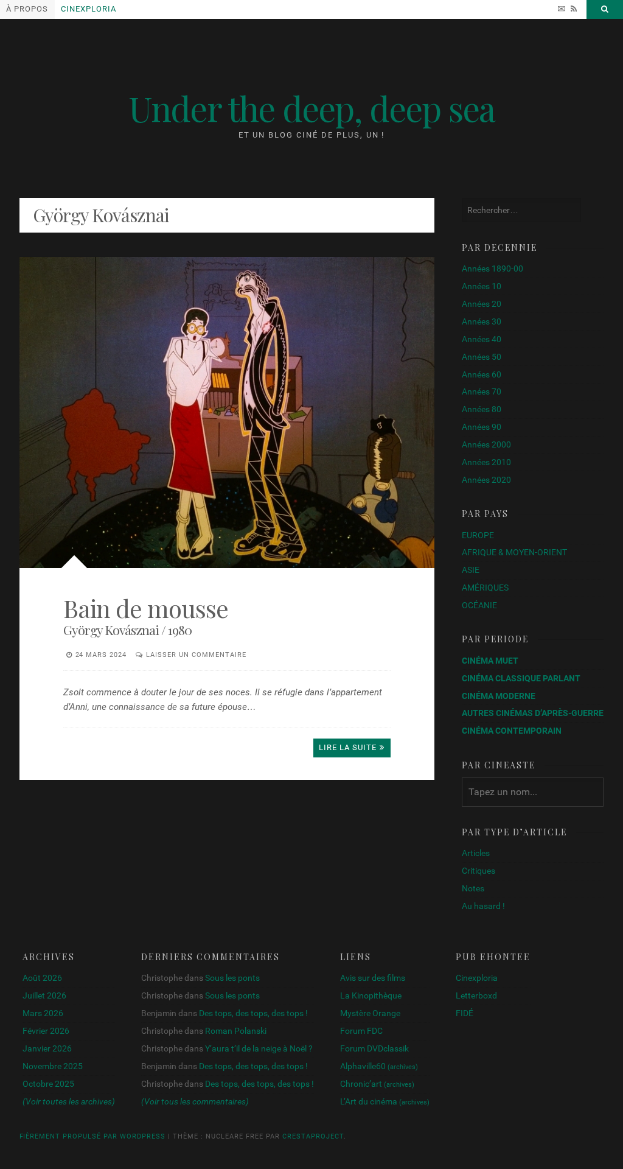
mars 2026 (43, 1013)
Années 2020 (486, 480)
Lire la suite (348, 747)
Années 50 (481, 357)
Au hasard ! (483, 906)
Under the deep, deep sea (311, 108)
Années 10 (481, 286)
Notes (473, 888)
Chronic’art (377, 1084)
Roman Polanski (235, 1031)
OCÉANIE (479, 605)
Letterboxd (476, 995)
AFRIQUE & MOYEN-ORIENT (514, 552)
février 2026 (46, 1031)
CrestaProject (313, 1136)
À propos (27, 8)
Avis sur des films (372, 978)
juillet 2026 (44, 995)
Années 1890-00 (492, 268)
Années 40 (481, 339)
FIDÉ (464, 1013)
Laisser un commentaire (196, 655)
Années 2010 (486, 462)
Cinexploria (88, 8)
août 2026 (42, 978)
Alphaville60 (379, 1066)
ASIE (470, 570)
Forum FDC (361, 1031)
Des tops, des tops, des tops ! (253, 1013)
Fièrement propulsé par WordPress (92, 1136)
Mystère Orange (370, 1013)
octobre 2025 (48, 1084)
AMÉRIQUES (485, 587)
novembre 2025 (53, 1066)
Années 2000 (486, 444)
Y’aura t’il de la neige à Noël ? (259, 1048)
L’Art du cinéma (385, 1101)
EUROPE (478, 535)
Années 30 (481, 321)
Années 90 (481, 427)
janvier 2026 (47, 1048)
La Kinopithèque (371, 995)
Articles (476, 853)
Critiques (478, 871)
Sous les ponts (232, 978)
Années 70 (481, 391)
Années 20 (481, 304)
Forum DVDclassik (374, 1048)
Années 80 (481, 409)
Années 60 (481, 374)
